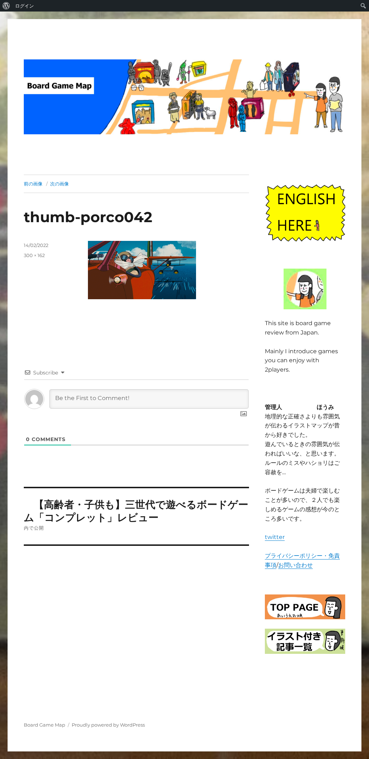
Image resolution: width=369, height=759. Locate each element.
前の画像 (33, 184)
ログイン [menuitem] (24, 6)
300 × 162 (34, 255)
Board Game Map (44, 725)
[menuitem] (6, 6)
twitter (275, 537)
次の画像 (59, 184)
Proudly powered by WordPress (108, 725)
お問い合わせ (295, 565)
